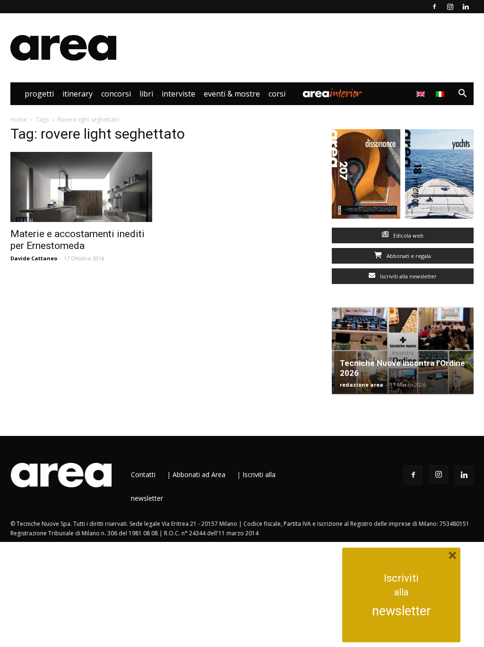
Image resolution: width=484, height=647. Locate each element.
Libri (146, 94)
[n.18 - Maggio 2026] (439, 176)
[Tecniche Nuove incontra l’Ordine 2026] (403, 350)
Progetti (39, 94)
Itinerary (77, 94)
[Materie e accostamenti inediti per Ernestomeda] (81, 187)
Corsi (276, 94)
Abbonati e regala (408, 255)
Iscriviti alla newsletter (408, 276)
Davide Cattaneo (33, 258)
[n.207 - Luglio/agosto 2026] (366, 176)
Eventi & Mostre (232, 94)
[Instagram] (450, 6)
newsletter (401, 611)
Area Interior (332, 93)
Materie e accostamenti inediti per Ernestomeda (77, 239)
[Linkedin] (465, 6)
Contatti (143, 474)
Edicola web (408, 235)
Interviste (178, 94)
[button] (462, 94)
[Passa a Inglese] (422, 93)
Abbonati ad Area (199, 474)
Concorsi (116, 94)
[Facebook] (434, 6)
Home (18, 119)
